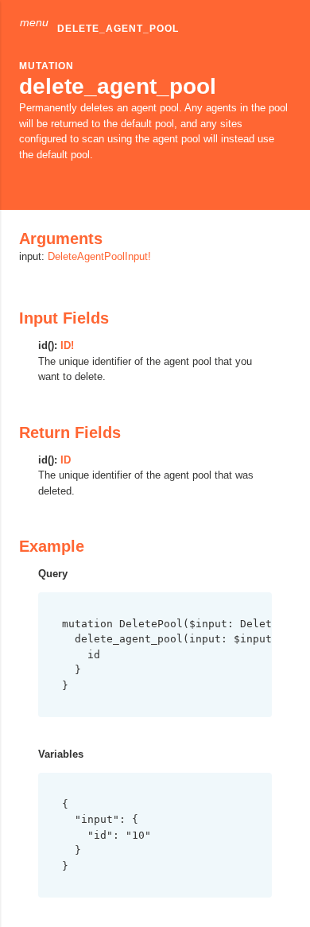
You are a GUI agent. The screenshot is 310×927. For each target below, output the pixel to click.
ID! (67, 345)
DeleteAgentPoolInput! (99, 256)
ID (65, 460)
